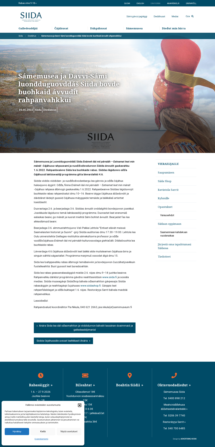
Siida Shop (164, 181)
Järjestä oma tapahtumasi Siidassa (174, 246)
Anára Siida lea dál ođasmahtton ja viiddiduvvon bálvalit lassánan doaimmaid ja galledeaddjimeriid (86, 327)
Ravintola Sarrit (168, 190)
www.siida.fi (109, 277)
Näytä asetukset (69, 431)
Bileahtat (84, 385)
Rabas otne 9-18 (27, 3)
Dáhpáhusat (98, 28)
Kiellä (43, 431)
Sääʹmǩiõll (191, 3)
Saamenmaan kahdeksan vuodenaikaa (173, 234)
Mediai (175, 16)
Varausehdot (167, 215)
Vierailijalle (168, 164)
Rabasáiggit (39, 385)
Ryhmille (163, 198)
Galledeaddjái (28, 28)
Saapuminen (166, 172)
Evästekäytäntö (41, 439)
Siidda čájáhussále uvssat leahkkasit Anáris (62, 340)
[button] (79, 405)
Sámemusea (134, 28)
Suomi (127, 3)
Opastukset (165, 207)
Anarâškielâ (173, 3)
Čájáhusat (61, 28)
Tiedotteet (164, 256)
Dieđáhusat (159, 16)
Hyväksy (17, 431)
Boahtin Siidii (128, 385)
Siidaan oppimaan (169, 224)
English (140, 3)
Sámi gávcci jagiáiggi (137, 16)
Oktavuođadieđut (173, 385)
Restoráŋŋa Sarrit (173, 421)
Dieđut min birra (174, 28)
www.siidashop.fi (90, 285)
